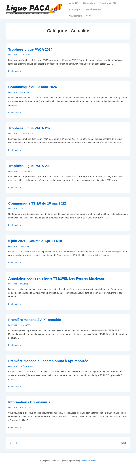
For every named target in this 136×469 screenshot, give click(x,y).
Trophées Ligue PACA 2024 (30, 49)
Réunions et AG (108, 3)
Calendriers (89, 3)
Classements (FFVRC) (80, 16)
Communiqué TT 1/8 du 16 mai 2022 (37, 203)
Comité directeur (93, 9)
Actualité (73, 3)
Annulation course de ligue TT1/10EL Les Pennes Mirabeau (56, 278)
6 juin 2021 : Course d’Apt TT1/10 (35, 241)
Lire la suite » (14, 71)
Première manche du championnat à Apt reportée (48, 361)
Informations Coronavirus (29, 402)
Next (123, 443)
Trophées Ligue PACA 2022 (30, 166)
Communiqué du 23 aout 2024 (32, 87)
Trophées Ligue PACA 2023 (30, 128)
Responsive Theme (88, 461)
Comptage (74, 9)
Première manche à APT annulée (34, 320)
